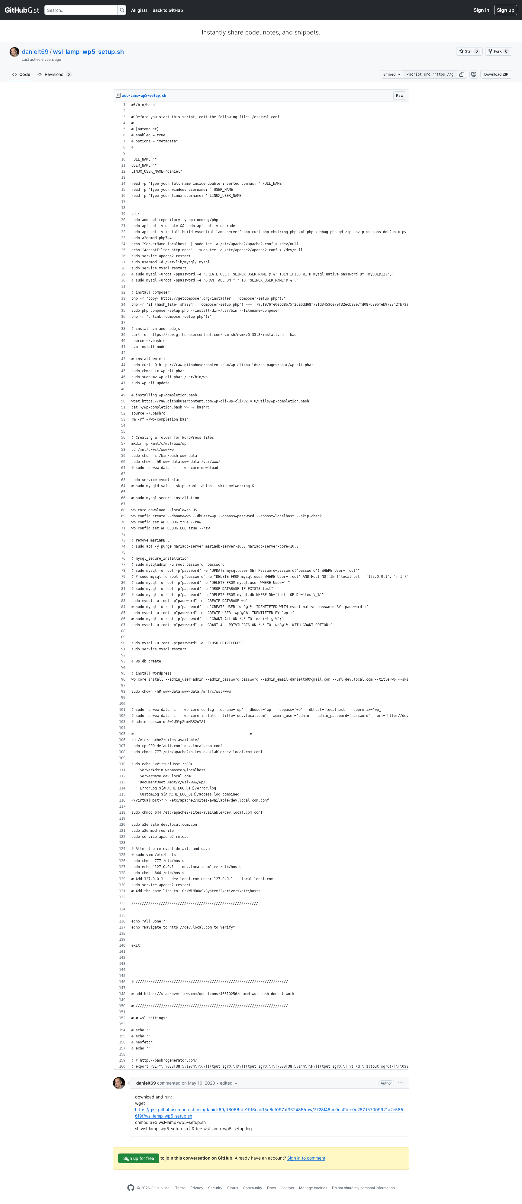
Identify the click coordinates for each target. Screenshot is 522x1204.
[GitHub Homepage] (130, 1188)
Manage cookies (313, 1188)
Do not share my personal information (363, 1188)
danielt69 (35, 51)
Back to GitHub (168, 10)
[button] (462, 74)
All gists (139, 10)
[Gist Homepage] (22, 10)
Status (232, 1188)
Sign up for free (138, 1158)
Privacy (196, 1188)
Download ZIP (496, 74)
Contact (287, 1188)
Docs (271, 1188)
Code (24, 74)
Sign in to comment (306, 1157)
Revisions (57, 74)
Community (252, 1188)
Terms (180, 1188)
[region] (261, 586)
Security (215, 1188)
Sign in (481, 10)
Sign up (505, 10)
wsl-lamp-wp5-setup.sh (88, 51)
